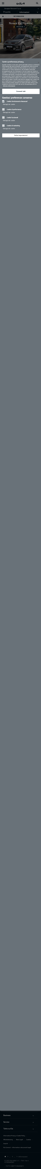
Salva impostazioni (20, 135)
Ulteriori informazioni (9, 85)
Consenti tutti (21, 91)
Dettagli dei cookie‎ (9, 104)
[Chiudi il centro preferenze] (38, 62)
